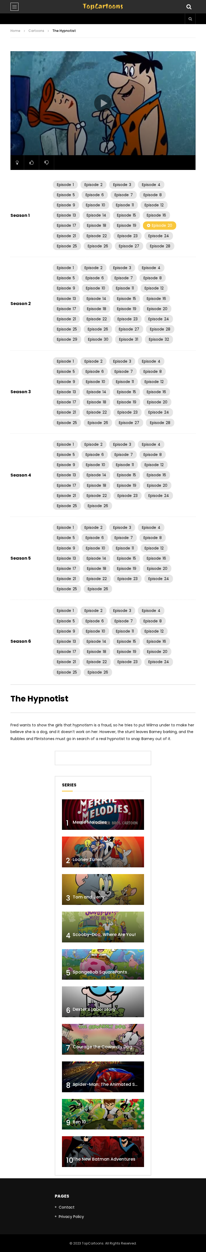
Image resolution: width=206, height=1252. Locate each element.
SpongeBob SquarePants (100, 972)
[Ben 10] (103, 1114)
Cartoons (36, 30)
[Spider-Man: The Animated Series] (103, 1076)
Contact (67, 1207)
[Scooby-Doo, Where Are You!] (103, 927)
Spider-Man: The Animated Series (109, 1084)
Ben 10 (79, 1122)
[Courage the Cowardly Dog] (103, 1039)
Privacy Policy (71, 1216)
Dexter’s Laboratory (94, 1009)
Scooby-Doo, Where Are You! (104, 934)
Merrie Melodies (90, 822)
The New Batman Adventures (104, 1159)
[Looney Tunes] (103, 852)
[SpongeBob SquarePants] (103, 964)
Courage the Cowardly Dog (102, 1047)
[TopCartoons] (103, 7)
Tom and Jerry (88, 897)
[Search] (189, 6)
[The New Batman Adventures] (103, 1151)
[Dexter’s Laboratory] (103, 1001)
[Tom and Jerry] (103, 889)
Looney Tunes (87, 859)
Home (15, 30)
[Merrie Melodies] (103, 814)
